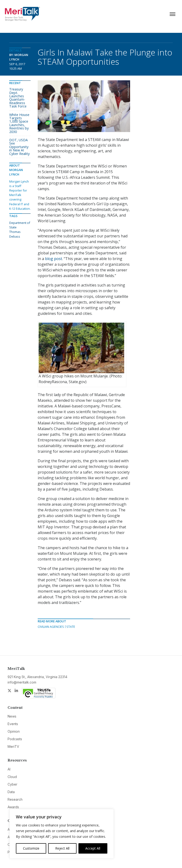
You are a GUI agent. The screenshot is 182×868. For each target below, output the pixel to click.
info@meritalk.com (22, 682)
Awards (13, 807)
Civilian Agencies (51, 626)
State (70, 626)
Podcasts (15, 739)
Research (15, 799)
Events (13, 724)
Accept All (92, 848)
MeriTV (13, 746)
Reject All (62, 848)
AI (9, 769)
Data (11, 792)
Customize (31, 848)
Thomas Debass (15, 234)
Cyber (12, 784)
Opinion (14, 731)
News (12, 716)
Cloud (12, 777)
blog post (53, 258)
